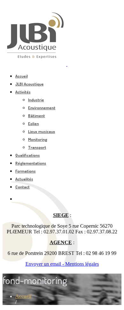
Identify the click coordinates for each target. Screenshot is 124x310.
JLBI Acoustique (29, 83)
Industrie (36, 99)
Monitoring (37, 139)
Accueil (21, 76)
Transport (37, 147)
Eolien (33, 123)
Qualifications (27, 155)
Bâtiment (36, 115)
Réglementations (30, 163)
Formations (25, 171)
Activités (23, 91)
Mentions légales (82, 264)
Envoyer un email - (45, 264)
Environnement (41, 107)
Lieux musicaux (41, 131)
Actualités (24, 178)
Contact (22, 186)
